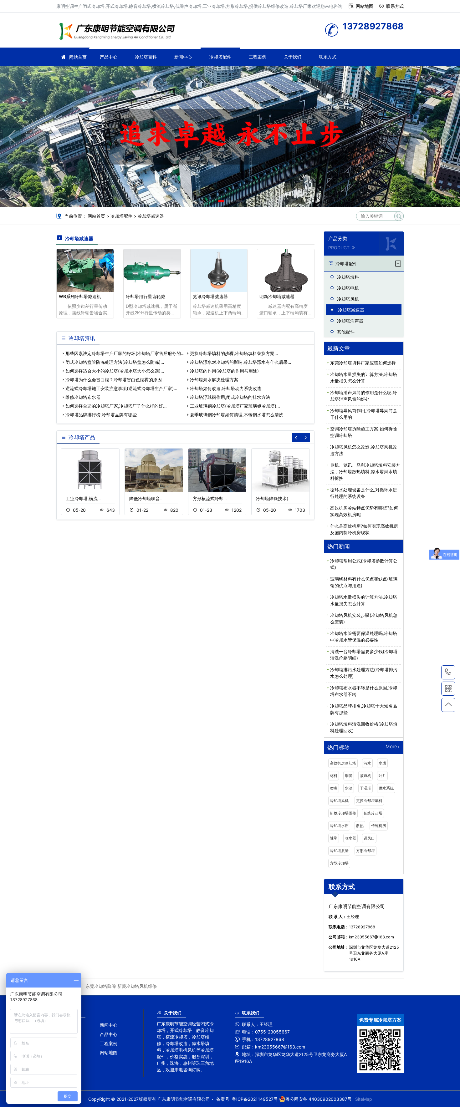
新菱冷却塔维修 (343, 813)
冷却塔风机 (348, 299)
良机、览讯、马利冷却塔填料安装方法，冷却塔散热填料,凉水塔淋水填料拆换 (365, 471)
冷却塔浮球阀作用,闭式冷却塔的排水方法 (230, 397)
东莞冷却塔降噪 (100, 986)
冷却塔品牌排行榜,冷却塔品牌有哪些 (101, 414)
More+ (393, 746)
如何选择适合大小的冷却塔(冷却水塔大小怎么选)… (114, 370)
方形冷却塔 (365, 850)
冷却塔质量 (339, 850)
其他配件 (346, 331)
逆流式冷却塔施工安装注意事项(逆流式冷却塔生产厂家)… (121, 388)
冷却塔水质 (339, 825)
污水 (367, 763)
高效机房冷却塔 (343, 763)
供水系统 (386, 788)
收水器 (350, 838)
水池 (348, 788)
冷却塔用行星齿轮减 (145, 296)
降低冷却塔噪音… (146, 498)
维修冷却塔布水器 (82, 397)
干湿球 (365, 788)
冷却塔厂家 (118, 32)
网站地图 (364, 6)
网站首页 (78, 57)
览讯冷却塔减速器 (210, 296)
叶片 (382, 775)
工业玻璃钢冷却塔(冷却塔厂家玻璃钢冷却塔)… (235, 406)
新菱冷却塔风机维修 (137, 986)
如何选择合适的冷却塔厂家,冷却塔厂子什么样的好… (116, 406)
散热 (360, 825)
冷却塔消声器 (350, 320)
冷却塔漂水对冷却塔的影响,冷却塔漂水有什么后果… (240, 362)
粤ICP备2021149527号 (255, 1099)
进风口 (369, 838)
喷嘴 (333, 788)
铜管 (348, 775)
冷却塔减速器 (151, 216)
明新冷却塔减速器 (276, 296)
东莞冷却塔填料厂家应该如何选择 (363, 362)
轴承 (333, 838)
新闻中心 (183, 56)
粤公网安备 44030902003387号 (318, 1099)
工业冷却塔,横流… (83, 498)
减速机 (365, 775)
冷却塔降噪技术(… (274, 498)
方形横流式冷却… (210, 498)
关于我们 (292, 56)
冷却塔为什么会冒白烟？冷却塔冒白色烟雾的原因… (115, 379)
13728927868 (448, 672)
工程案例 (257, 56)
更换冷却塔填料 (369, 800)
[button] (221, 201)
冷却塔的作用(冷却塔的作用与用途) (224, 370)
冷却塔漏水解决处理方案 (214, 379)
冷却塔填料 (348, 277)
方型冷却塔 (339, 863)
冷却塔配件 (220, 56)
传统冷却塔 (373, 813)
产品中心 (108, 56)
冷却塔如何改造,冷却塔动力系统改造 (225, 388)
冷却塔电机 (348, 288)
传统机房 (378, 825)
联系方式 (395, 6)
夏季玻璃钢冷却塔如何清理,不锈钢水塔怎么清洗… (238, 414)
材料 (333, 775)
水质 (382, 763)
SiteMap (363, 1099)
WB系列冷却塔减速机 (80, 296)
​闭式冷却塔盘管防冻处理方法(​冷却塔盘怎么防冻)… (114, 362)
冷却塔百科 (146, 56)
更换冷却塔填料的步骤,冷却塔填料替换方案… (234, 353)
